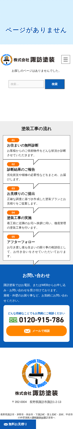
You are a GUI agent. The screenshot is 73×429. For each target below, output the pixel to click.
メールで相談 (41, 330)
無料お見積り (17, 424)
